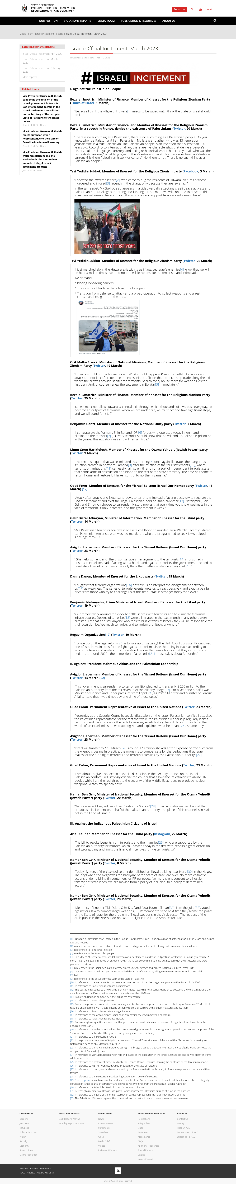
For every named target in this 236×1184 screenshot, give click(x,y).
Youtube (200, 9)
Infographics (144, 1123)
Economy (24, 1145)
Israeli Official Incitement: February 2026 (41, 69)
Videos (101, 1145)
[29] (161, 842)
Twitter (192, 9)
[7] (109, 436)
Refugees (24, 1127)
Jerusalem (24, 1123)
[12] (72, 989)
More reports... (31, 77)
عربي (209, 9)
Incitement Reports (107, 1150)
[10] (192, 465)
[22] (72, 1040)
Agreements (144, 1136)
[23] (167, 690)
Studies (141, 1154)
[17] (80, 588)
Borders (24, 1118)
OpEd (101, 1136)
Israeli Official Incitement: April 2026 (42, 53)
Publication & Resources (138, 20)
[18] (127, 617)
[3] (108, 183)
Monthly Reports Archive (71, 1123)
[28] (153, 806)
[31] (171, 908)
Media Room (106, 20)
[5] (157, 384)
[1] (129, 111)
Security (23, 1141)
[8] (151, 462)
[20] (120, 643)
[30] (190, 871)
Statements (104, 1127)
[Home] (54, 8)
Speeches (103, 1132)
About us (168, 20)
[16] (129, 585)
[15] (188, 566)
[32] (197, 908)
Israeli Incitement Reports (49, 33)
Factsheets (143, 1132)
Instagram (162, 834)
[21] (152, 653)
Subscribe (179, 9)
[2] (118, 180)
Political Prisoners (28, 1132)
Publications (144, 1118)
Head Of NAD (183, 1127)
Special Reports (145, 1150)
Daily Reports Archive (69, 1118)
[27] (199, 755)
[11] (108, 468)
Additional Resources (148, 1145)
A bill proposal (82, 1080)
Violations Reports (77, 20)
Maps (140, 1127)
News (101, 1118)
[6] (140, 432)
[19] (72, 1022)
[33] (136, 911)
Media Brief (104, 1141)
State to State (26, 1150)
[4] (182, 269)
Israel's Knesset (145, 1159)
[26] (124, 748)
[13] (181, 501)
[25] (182, 726)
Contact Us (182, 1118)
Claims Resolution (28, 1154)
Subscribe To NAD (186, 1136)
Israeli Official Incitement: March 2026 (40, 60)
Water (23, 1136)
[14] (181, 559)
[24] (149, 693)
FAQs (140, 1141)
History (180, 1123)
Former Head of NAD (187, 1132)
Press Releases (105, 1123)
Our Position (48, 20)
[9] (130, 465)
